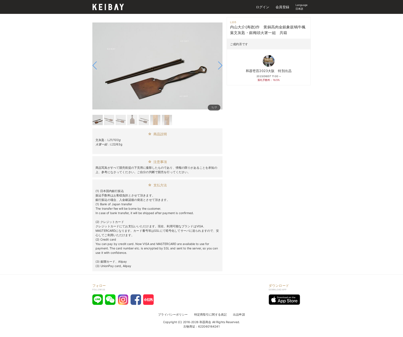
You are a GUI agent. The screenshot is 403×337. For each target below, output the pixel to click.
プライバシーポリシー (173, 314)
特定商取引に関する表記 (210, 314)
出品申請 (239, 314)
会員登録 (282, 7)
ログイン (263, 7)
